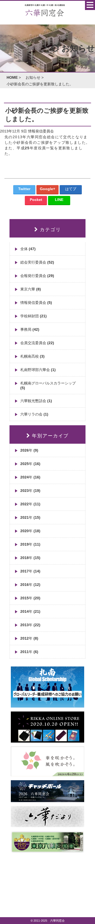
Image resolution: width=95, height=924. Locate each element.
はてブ (70, 189)
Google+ (47, 189)
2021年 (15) (30, 517)
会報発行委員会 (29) (37, 276)
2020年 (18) (30, 531)
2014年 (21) (30, 611)
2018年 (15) (30, 558)
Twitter (24, 189)
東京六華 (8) (30, 289)
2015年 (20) (30, 598)
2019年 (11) (30, 544)
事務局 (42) (29, 329)
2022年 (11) (30, 504)
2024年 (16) (30, 477)
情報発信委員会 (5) (36, 302)
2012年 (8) (29, 638)
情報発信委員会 (41, 131)
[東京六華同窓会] (47, 851)
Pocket (36, 199)
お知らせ (33, 77)
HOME (12, 77)
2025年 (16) (30, 464)
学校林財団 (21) (33, 316)
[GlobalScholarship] (47, 705)
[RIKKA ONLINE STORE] (47, 740)
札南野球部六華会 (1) (38, 370)
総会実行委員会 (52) (37, 262)
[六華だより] (47, 825)
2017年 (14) (30, 571)
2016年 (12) (30, 584)
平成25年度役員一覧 (35, 148)
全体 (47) (28, 249)
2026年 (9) (29, 450)
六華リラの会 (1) (34, 414)
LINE (59, 199)
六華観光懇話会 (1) (36, 401)
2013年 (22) (30, 625)
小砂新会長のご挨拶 (31, 142)
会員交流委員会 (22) (37, 343)
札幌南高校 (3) (32, 356)
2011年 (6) (29, 652)
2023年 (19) (30, 490)
